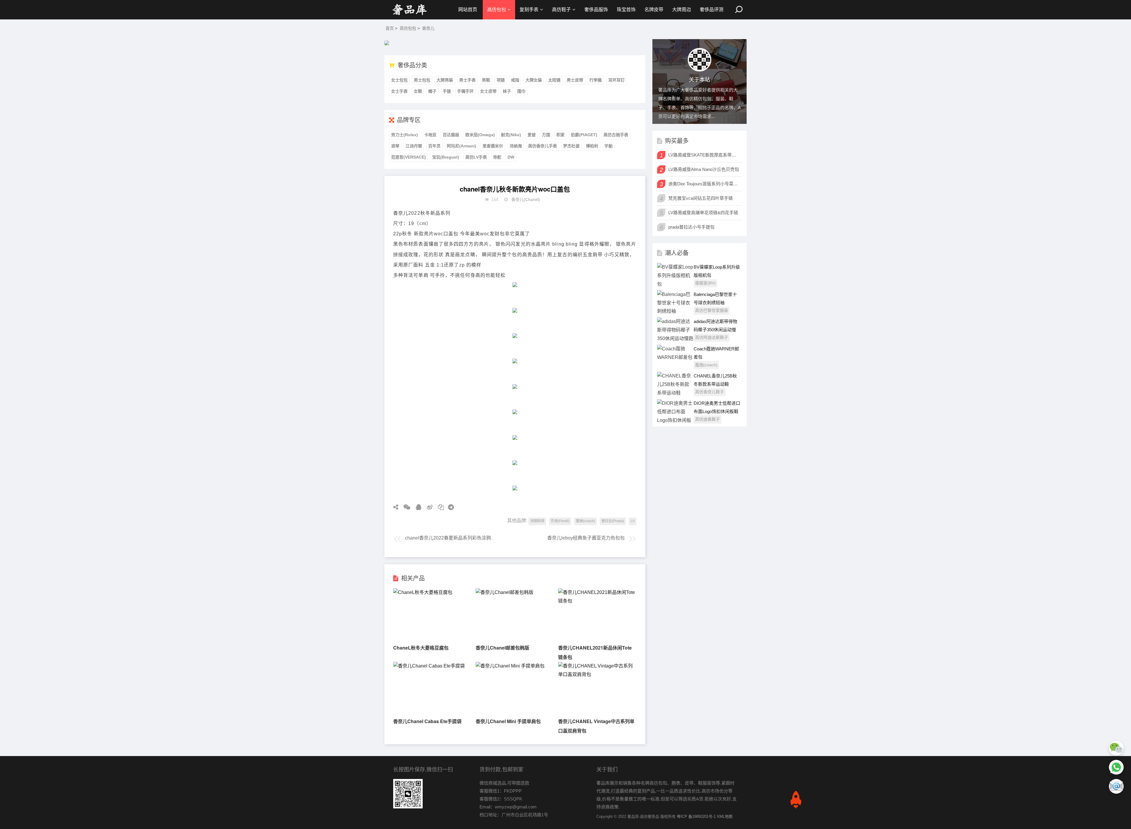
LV (633, 521)
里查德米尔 (492, 146)
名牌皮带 (653, 9)
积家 (560, 134)
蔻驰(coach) (585, 521)
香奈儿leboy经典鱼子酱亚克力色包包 (586, 537)
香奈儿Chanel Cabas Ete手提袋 (427, 721)
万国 (546, 134)
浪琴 (395, 146)
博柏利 (592, 146)
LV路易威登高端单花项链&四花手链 (703, 212)
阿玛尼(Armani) (461, 146)
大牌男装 (444, 80)
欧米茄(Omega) (480, 134)
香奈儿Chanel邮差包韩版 (502, 647)
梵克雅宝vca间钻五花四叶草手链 (700, 198)
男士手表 (467, 80)
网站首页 (467, 9)
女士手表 (399, 91)
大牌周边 (681, 9)
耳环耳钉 (616, 80)
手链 (447, 91)
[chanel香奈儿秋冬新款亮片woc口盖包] (409, 9)
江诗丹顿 (414, 146)
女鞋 (418, 91)
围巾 (521, 91)
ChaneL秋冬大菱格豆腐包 (421, 647)
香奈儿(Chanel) (525, 199)
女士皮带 (488, 91)
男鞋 (486, 80)
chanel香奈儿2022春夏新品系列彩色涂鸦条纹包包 (457, 537)
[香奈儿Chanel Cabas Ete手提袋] (429, 665)
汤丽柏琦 (537, 521)
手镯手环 (465, 91)
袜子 (507, 91)
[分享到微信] (404, 507)
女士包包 (399, 80)
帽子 (432, 91)
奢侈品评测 (711, 9)
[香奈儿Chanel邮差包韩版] (504, 592)
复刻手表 (529, 9)
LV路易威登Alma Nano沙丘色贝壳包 (703, 169)
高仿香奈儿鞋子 (709, 391)
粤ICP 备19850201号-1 (696, 816)
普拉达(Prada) (612, 521)
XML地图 (724, 816)
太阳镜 (554, 80)
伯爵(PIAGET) (584, 134)
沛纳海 (516, 146)
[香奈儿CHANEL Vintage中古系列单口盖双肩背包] (597, 674)
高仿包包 (496, 9)
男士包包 (422, 80)
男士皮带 (575, 80)
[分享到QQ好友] (416, 507)
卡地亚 (430, 134)
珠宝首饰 (626, 9)
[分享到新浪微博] (428, 507)
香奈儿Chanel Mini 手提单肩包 (508, 721)
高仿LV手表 (476, 157)
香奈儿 (428, 28)
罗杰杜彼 (571, 146)
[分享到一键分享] (449, 507)
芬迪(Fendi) (560, 521)
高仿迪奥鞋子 (707, 419)
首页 (390, 28)
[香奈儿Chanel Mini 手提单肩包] (510, 665)
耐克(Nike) (511, 134)
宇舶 (608, 146)
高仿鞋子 (561, 9)
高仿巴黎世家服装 (711, 310)
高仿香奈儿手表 (542, 146)
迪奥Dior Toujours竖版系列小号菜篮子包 (704, 183)
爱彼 (532, 134)
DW (510, 157)
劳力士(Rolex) (404, 134)
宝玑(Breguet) (445, 157)
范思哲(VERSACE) (408, 157)
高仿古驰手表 (615, 134)
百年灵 (434, 146)
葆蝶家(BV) (705, 283)
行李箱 (595, 80)
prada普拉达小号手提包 (691, 226)
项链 (501, 80)
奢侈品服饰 (596, 9)
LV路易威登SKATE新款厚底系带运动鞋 (704, 154)
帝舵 (497, 157)
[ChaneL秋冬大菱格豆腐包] (422, 592)
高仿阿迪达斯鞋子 (711, 337)
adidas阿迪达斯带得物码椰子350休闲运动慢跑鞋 (715, 329)
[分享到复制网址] (439, 507)
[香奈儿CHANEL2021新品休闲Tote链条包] (597, 600)
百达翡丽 (451, 134)
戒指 (515, 80)
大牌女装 (533, 80)
